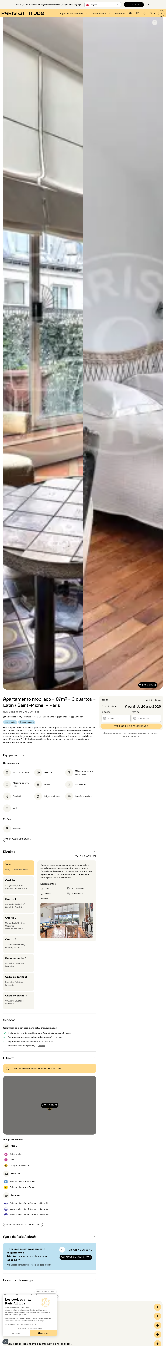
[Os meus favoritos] (130, 13)
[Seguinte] (158, 354)
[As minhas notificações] (144, 13)
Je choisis (16, 1333)
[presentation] (73, 13)
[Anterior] (7, 354)
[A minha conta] (161, 13)
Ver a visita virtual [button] (85, 855)
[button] (5, 1341)
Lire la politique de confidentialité (20, 1324)
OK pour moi (43, 1333)
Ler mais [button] (58, 1037)
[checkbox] (154, 22)
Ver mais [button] (44, 898)
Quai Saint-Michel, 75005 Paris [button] (21, 711)
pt (151, 13)
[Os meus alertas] (137, 13)
